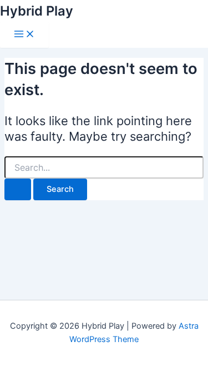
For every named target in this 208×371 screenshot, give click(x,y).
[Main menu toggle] (24, 35)
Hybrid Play (36, 11)
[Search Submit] (17, 189)
